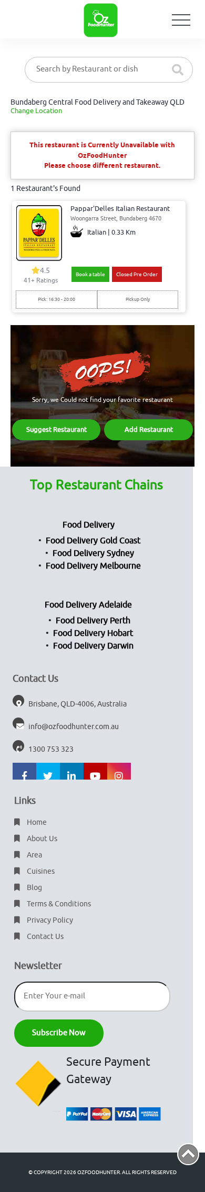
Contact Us (44, 936)
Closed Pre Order (137, 274)
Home (36, 822)
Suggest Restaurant (56, 429)
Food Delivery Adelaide (88, 605)
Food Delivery (89, 525)
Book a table (90, 274)
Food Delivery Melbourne (93, 566)
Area (33, 855)
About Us (41, 838)
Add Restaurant (149, 429)
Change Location (36, 110)
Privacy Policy (49, 920)
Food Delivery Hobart (93, 633)
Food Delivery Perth (93, 620)
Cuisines (40, 871)
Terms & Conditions (58, 904)
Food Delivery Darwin (93, 646)
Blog (33, 887)
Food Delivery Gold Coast (93, 541)
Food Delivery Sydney (93, 553)
